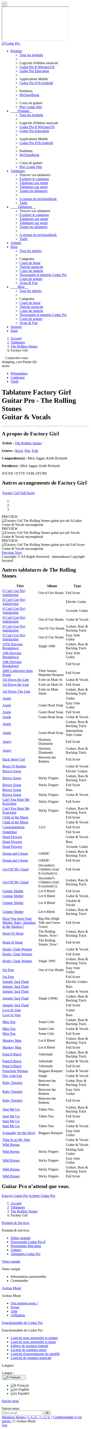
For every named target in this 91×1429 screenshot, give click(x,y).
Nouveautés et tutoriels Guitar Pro (43, 275)
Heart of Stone (12, 942)
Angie (6, 698)
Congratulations (13, 827)
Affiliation (18, 1315)
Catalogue (18, 377)
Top (4, 1425)
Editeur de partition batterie (29, 1346)
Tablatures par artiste (33, 183)
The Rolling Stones (28, 443)
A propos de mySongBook (38, 199)
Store (14, 331)
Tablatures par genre (33, 187)
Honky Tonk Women (17, 949)
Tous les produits (31, 55)
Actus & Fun (28, 283)
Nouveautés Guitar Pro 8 (28, 1242)
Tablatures (18, 171)
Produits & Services (15, 1223)
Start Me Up (11, 1109)
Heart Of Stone (13, 933)
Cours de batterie (31, 271)
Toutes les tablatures (33, 191)
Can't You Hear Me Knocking (15, 801)
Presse (15, 1307)
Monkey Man (11, 1040)
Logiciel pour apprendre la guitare (34, 1338)
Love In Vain (11, 1010)
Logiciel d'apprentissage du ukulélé (35, 1354)
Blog (14, 247)
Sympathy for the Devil (18, 1133)
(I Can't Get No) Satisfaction (13, 593)
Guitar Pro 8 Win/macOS (37, 67)
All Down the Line (15, 680)
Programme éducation (26, 1246)
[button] (8, 553)
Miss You (8, 1022)
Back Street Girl (13, 759)
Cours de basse (29, 263)
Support (16, 327)
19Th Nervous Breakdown (12, 646)
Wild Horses (11, 1145)
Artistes (16, 243)
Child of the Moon (15, 817)
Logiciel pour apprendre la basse (33, 1342)
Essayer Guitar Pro (15, 1196)
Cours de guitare (30, 279)
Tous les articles (30, 251)
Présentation (19, 373)
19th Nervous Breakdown (11, 655)
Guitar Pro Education (34, 71)
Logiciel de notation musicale (31, 1358)
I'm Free (8, 970)
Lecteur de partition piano (28, 1350)
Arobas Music (11, 1288)
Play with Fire (12, 1076)
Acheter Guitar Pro (42, 1196)
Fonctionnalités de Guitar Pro (22, 1323)
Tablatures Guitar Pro (25, 1254)
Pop (27, 451)
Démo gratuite (20, 1238)
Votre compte (11, 1261)
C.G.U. (33, 1417)
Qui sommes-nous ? (24, 1303)
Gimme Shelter (12, 891)
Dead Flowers (12, 837)
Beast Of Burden (14, 766)
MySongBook (29, 95)
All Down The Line (16, 691)
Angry (6, 741)
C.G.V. (45, 1417)
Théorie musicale (31, 267)
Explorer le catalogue (34, 179)
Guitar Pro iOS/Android (36, 83)
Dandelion (9, 832)
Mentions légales (14, 1417)
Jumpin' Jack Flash (15, 982)
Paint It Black (11, 1054)
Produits (16, 51)
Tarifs (23, 203)
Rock (19, 451)
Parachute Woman (15, 1071)
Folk (35, 451)
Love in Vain (11, 1015)
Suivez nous (10, 1401)
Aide (14, 1311)
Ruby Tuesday (12, 1083)
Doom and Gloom (15, 853)
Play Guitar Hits (30, 107)
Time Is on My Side (16, 1140)
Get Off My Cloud (15, 869)
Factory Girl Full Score (18, 493)
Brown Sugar (11, 771)
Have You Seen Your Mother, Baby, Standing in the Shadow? (19, 922)
